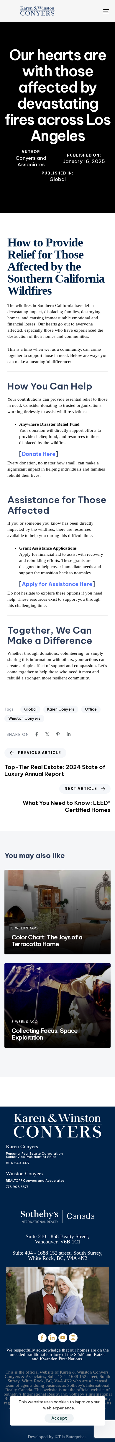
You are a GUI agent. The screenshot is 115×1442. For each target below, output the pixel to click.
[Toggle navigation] (92, 11)
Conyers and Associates (31, 161)
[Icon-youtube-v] (62, 1337)
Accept (59, 1418)
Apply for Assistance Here (57, 584)
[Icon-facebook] (42, 1337)
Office (91, 709)
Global (58, 179)
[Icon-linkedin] (52, 1337)
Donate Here (38, 454)
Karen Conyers (60, 709)
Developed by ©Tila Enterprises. (58, 1436)
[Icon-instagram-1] (73, 1337)
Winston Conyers (24, 718)
